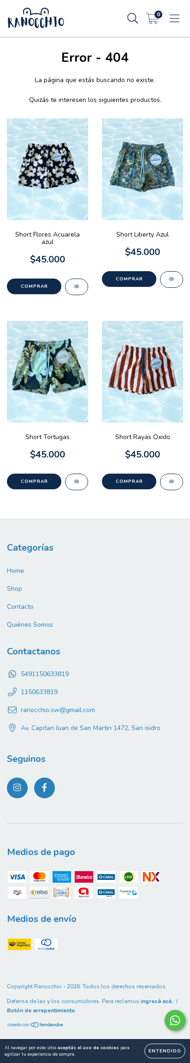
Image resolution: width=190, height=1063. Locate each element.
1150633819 (39, 692)
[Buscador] (133, 18)
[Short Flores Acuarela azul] (76, 287)
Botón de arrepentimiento (41, 1010)
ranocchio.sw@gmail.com (58, 710)
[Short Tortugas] (76, 482)
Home (15, 570)
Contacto (20, 606)
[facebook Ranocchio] (44, 788)
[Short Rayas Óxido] (171, 482)
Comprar (34, 286)
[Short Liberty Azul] (171, 279)
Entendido (164, 1051)
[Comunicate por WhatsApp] (175, 1020)
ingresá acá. (157, 1001)
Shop (14, 588)
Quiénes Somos (30, 624)
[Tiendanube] (36, 1026)
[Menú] (174, 18)
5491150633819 (45, 674)
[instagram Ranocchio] (17, 788)
